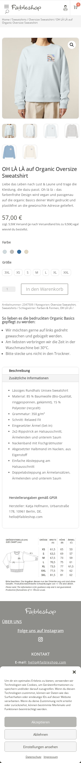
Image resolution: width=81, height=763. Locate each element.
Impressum (51, 757)
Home (6, 19)
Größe (6, 262)
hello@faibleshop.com (47, 662)
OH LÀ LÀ (66, 308)
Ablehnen (40, 734)
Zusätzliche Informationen (29, 378)
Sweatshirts (19, 19)
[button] (74, 672)
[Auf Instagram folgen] (40, 639)
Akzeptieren (41, 722)
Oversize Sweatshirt (41, 19)
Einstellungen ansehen (40, 747)
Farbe (6, 242)
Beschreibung (19, 370)
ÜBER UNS (12, 621)
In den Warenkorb (44, 289)
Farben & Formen (48, 308)
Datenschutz (33, 757)
